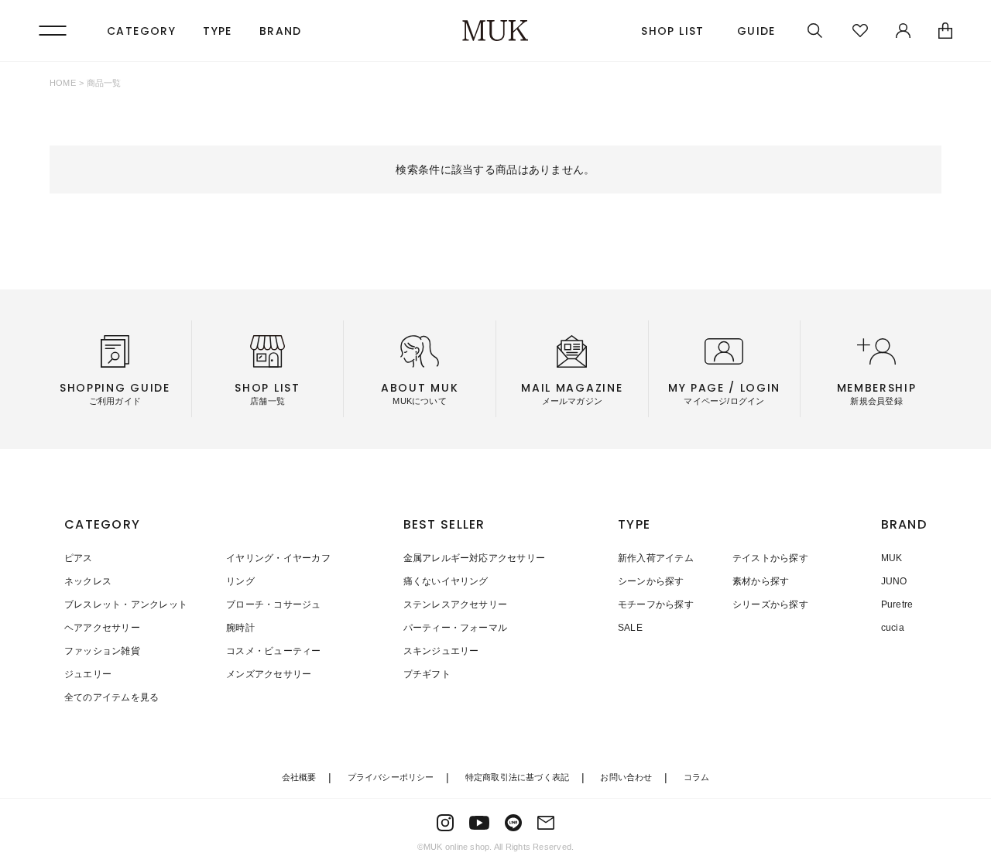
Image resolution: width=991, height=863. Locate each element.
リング (240, 581)
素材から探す (760, 581)
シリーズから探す (770, 604)
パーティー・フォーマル (455, 627)
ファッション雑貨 (102, 651)
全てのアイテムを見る (111, 697)
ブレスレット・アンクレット (125, 604)
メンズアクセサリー (268, 674)
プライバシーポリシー (391, 777)
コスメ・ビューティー (273, 651)
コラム (697, 777)
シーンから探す (651, 581)
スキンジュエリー (441, 651)
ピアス (78, 558)
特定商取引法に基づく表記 (517, 777)
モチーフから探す (656, 604)
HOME (63, 82)
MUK (892, 558)
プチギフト (427, 674)
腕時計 (240, 627)
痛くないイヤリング (446, 581)
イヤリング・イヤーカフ (278, 558)
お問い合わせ (626, 777)
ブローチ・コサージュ (273, 604)
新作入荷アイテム (656, 558)
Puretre (897, 604)
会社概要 (299, 777)
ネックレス (87, 581)
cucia (892, 627)
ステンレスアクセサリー (455, 604)
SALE (630, 627)
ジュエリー (87, 674)
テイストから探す (770, 558)
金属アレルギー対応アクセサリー (474, 558)
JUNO (894, 581)
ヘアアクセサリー (102, 627)
